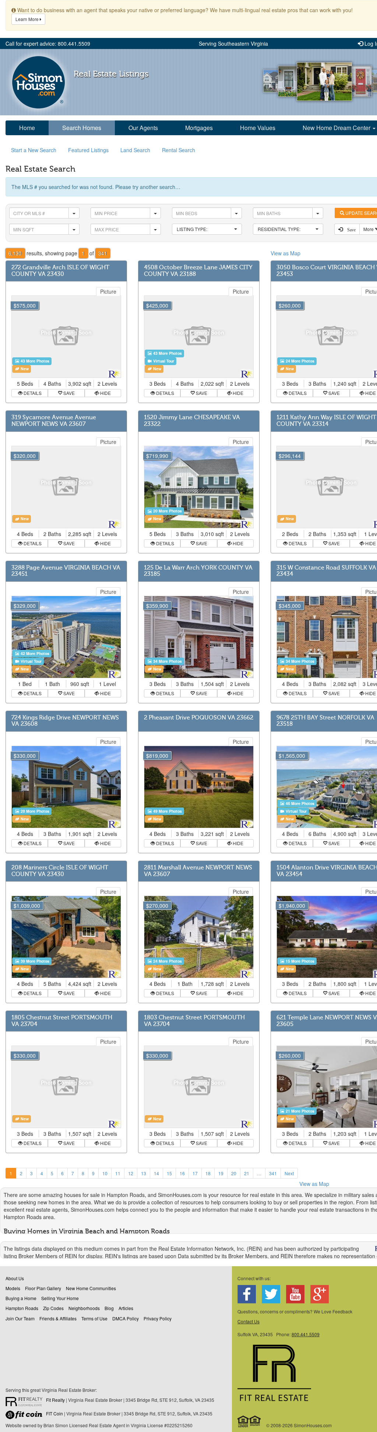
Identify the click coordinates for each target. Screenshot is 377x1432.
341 (273, 1173)
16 (182, 1173)
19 (220, 1173)
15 (169, 1173)
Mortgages (199, 127)
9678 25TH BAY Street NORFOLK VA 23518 (325, 721)
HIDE (105, 393)
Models (13, 1288)
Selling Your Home (60, 1298)
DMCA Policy (125, 1318)
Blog (109, 1308)
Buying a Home (21, 1298)
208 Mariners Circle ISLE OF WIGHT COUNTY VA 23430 (59, 871)
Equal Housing (249, 1421)
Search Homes (81, 127)
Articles (126, 1308)
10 (105, 1173)
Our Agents (143, 127)
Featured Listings (88, 150)
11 (117, 1173)
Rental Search (178, 150)
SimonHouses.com (38, 82)
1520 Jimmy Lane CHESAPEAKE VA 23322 (192, 420)
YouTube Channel (295, 1294)
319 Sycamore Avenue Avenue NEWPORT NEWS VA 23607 (53, 420)
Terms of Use (94, 1318)
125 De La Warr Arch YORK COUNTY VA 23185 (198, 571)
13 (143, 1173)
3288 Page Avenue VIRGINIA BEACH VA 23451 (65, 571)
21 (246, 1173)
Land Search (135, 150)
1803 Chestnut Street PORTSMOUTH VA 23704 (194, 1020)
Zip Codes (53, 1308)
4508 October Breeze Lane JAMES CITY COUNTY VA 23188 (198, 270)
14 (156, 1173)
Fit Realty (55, 1400)
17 (195, 1173)
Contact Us (248, 1321)
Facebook (246, 1294)
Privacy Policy (158, 1318)
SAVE (68, 393)
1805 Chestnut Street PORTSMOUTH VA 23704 (61, 1020)
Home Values (257, 127)
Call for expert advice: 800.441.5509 (48, 43)
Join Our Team (20, 1318)
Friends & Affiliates (58, 1318)
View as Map (285, 253)
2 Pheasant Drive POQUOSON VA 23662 (198, 717)
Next (289, 1173)
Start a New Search (33, 150)
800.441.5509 (306, 1334)
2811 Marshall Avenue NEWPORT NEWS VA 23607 (198, 871)
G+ (319, 1294)
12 (130, 1173)
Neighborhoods (84, 1308)
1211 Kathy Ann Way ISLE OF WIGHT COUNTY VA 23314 (326, 420)
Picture (108, 291)
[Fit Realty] (26, 1402)
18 (208, 1173)
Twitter (271, 1294)
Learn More (27, 19)
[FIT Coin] (26, 1416)
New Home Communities (91, 1288)
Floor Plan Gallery (43, 1288)
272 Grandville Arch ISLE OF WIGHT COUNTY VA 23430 (60, 270)
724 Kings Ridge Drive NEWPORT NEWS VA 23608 (65, 721)
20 (233, 1173)
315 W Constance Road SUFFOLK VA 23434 (326, 571)
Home (27, 127)
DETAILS (32, 393)
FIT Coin (54, 1413)
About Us (15, 1278)
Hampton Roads (22, 1308)
